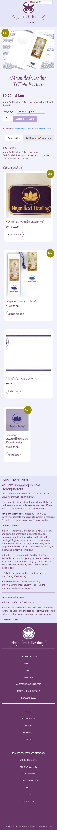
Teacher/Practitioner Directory (28, 753)
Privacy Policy (28, 697)
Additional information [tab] (38, 138)
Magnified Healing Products (23, 128)
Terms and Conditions (28, 691)
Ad (36, 128)
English (37, 2)
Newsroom (28, 801)
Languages (8, 111)
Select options (15, 234)
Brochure (49, 128)
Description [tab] (14, 138)
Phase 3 (28, 725)
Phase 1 (28, 711)
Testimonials (28, 773)
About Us (28, 663)
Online (28, 739)
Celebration (28, 718)
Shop (28, 787)
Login (28, 794)
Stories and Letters (28, 780)
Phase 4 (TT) (28, 732)
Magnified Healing (28, 656)
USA (51, 826)
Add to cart (25, 119)
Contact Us (28, 670)
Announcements (28, 766)
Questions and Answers (28, 684)
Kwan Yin (28, 677)
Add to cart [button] (13, 391)
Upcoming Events (28, 760)
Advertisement (41, 128)
